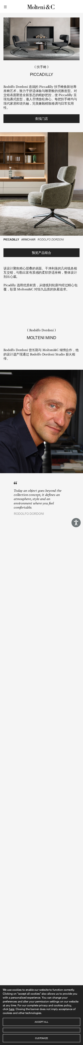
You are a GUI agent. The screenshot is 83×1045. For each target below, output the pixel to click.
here (11, 1009)
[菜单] (6, 6)
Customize (41, 1038)
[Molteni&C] (41, 6)
